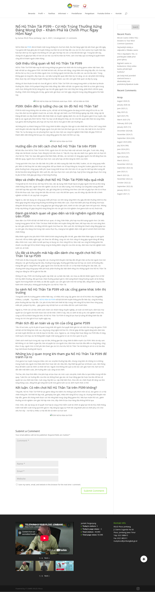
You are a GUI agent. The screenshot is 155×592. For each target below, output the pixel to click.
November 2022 (123, 179)
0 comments (72, 38)
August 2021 (122, 194)
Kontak (119, 14)
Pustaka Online (103, 14)
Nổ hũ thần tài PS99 (47, 299)
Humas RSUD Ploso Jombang (29, 38)
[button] (47, 558)
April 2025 (121, 116)
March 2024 (122, 160)
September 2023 (123, 168)
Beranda (31, 14)
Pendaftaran (77, 14)
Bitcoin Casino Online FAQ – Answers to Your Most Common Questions (128, 41)
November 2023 (123, 164)
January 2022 (122, 190)
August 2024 (122, 142)
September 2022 (123, 186)
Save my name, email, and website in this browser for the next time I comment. (49, 484)
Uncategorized (59, 38)
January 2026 (122, 105)
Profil (40, 14)
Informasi (62, 14)
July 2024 (120, 145)
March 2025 (122, 119)
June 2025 (121, 108)
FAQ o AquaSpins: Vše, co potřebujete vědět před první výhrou (127, 57)
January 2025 (122, 127)
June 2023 (121, 171)
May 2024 (121, 153)
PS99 (29, 47)
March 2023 (122, 175)
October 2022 (122, 182)
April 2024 (121, 157)
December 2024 (123, 131)
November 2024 (123, 134)
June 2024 (121, 149)
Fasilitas (51, 14)
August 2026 (122, 101)
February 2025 (122, 123)
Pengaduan (89, 14)
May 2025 (121, 112)
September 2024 (123, 138)
